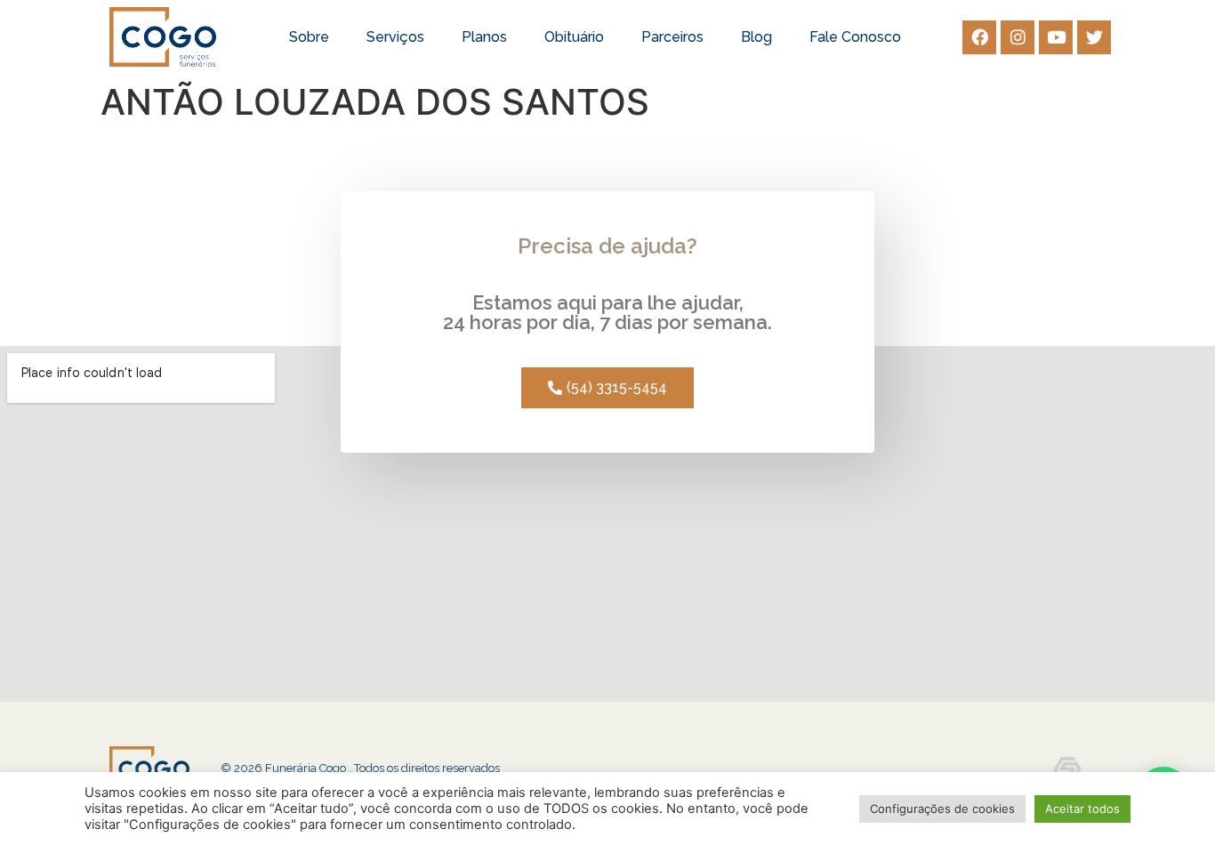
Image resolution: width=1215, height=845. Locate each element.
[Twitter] (1094, 37)
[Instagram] (1017, 37)
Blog (756, 36)
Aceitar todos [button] (1082, 808)
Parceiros (672, 36)
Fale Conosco (855, 36)
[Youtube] (1056, 37)
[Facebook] (979, 37)
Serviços (395, 36)
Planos (484, 36)
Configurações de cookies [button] (942, 808)
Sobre (309, 36)
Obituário (574, 36)
